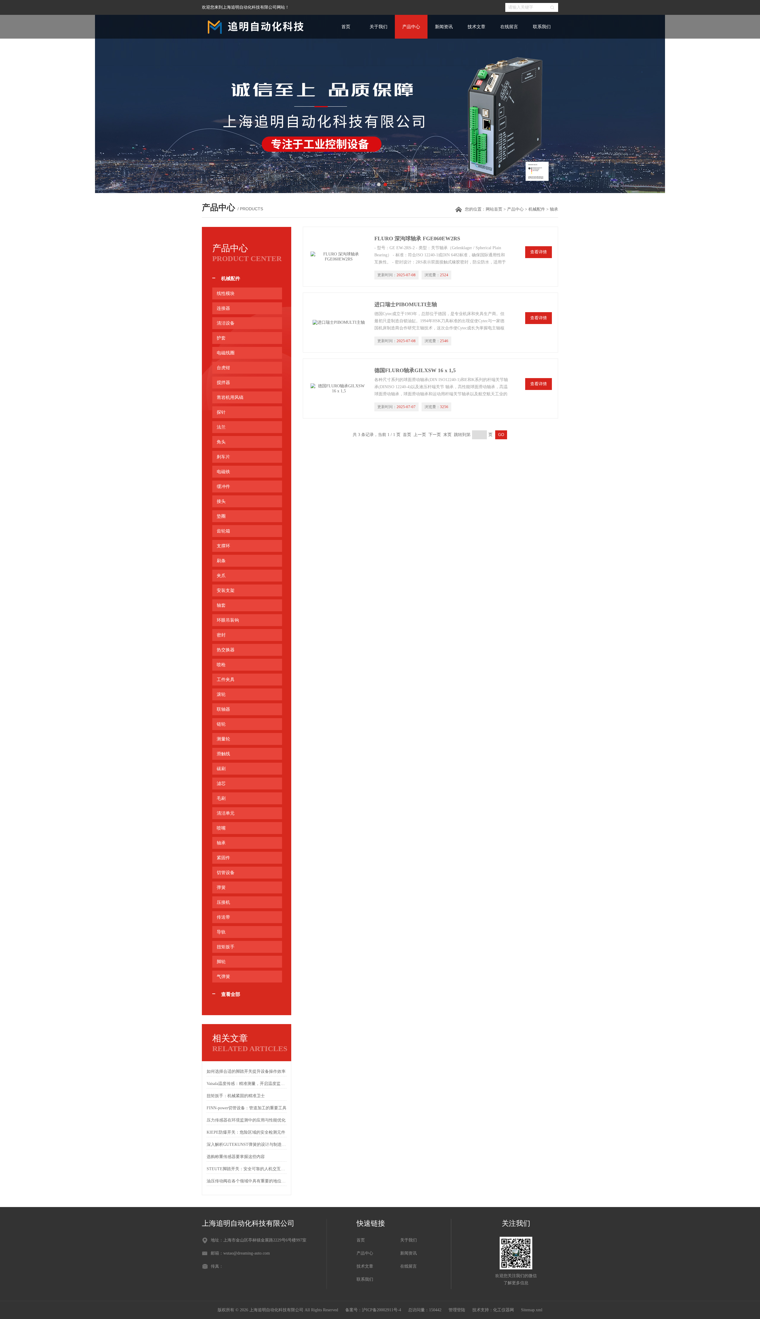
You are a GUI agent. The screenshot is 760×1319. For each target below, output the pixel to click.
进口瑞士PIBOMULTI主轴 (405, 304)
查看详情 (538, 252)
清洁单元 (226, 813)
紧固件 (223, 857)
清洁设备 (226, 323)
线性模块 (226, 293)
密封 (221, 635)
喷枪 (221, 664)
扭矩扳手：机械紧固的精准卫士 (236, 1096)
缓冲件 (223, 486)
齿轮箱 (223, 531)
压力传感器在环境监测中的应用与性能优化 (246, 1120)
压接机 (223, 902)
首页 (345, 26)
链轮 (221, 724)
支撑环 (223, 546)
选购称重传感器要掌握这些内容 (236, 1156)
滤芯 (221, 783)
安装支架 (226, 590)
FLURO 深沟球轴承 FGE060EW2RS (417, 238)
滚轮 (221, 694)
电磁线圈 (226, 352)
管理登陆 (457, 1310)
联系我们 (542, 26)
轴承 (221, 843)
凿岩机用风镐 (230, 397)
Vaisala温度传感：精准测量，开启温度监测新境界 (246, 1083)
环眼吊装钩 (228, 620)
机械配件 (536, 209)
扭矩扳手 (226, 946)
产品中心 (411, 26)
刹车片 (223, 456)
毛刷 (221, 798)
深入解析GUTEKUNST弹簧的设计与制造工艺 (246, 1144)
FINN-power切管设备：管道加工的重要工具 (246, 1108)
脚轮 (221, 961)
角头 (221, 442)
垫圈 (221, 516)
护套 (221, 338)
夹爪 (221, 575)
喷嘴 (221, 828)
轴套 (221, 605)
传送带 (223, 917)
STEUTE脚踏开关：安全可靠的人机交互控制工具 (246, 1169)
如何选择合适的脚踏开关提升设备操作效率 (246, 1071)
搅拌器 (223, 382)
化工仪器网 (503, 1310)
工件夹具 (226, 679)
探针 (221, 412)
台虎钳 (223, 367)
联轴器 (223, 709)
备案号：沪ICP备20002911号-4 (373, 1310)
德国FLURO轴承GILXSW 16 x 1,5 (415, 370)
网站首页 (494, 209)
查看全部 (230, 994)
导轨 (221, 932)
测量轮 (223, 739)
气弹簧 (223, 976)
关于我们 (378, 26)
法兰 (221, 427)
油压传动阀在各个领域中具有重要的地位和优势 (246, 1181)
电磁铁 (223, 471)
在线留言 (509, 26)
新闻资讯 (444, 26)
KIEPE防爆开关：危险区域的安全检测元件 (246, 1132)
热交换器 (226, 649)
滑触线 (223, 753)
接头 (221, 501)
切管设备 (226, 872)
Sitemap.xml (531, 1310)
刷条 (221, 560)
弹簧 (221, 887)
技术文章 (476, 26)
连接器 (223, 308)
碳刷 (221, 768)
